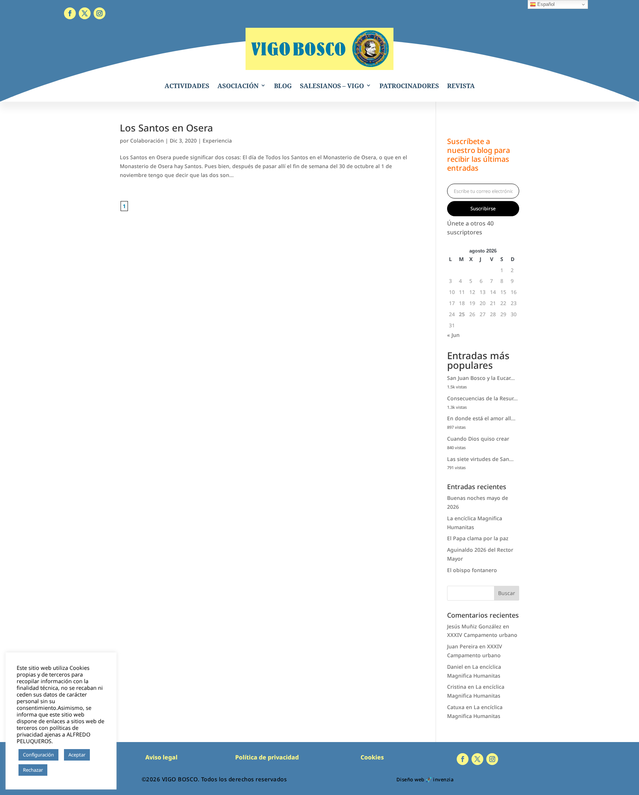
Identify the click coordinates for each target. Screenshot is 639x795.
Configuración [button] (38, 754)
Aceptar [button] (76, 754)
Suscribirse (483, 208)
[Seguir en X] (85, 13)
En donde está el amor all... (481, 418)
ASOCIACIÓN (237, 85)
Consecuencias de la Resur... (482, 398)
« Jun (453, 334)
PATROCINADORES (409, 85)
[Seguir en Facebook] (70, 13)
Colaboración (147, 140)
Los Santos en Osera (166, 127)
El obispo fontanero (472, 570)
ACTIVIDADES (187, 85)
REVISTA (461, 85)
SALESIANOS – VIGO (332, 85)
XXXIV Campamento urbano (482, 634)
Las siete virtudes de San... (480, 458)
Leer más (60, 770)
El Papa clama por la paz (477, 538)
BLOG (283, 85)
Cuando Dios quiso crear (478, 438)
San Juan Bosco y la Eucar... (481, 377)
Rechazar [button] (33, 769)
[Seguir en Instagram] (99, 13)
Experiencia (217, 140)
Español (545, 4)
